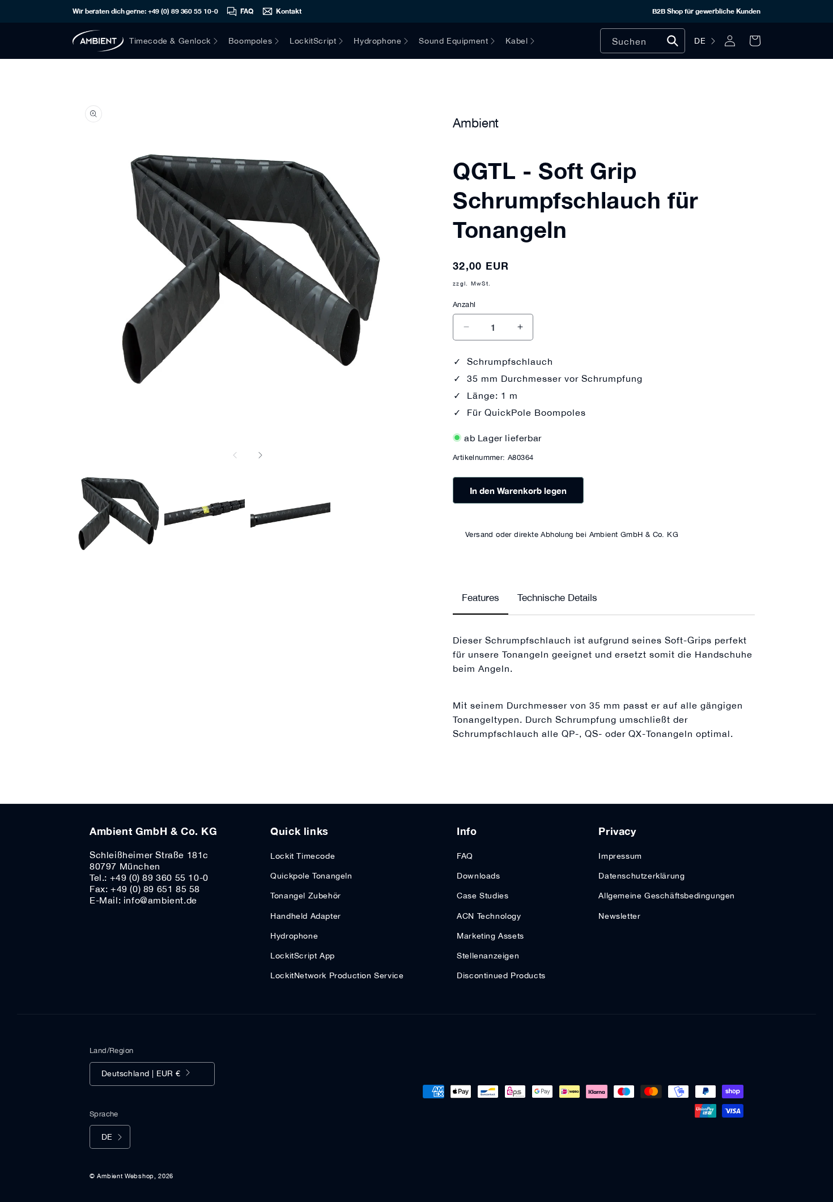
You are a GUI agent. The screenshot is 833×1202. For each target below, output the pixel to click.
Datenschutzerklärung (641, 875)
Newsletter (619, 915)
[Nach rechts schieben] (260, 454)
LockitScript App (302, 955)
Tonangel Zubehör (305, 895)
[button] (178, 41)
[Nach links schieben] (235, 454)
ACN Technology (489, 915)
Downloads (478, 875)
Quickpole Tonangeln (311, 875)
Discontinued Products (501, 975)
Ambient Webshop (125, 1176)
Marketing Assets (490, 935)
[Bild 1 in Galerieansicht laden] (118, 513)
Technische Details (557, 597)
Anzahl (464, 304)
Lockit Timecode (302, 855)
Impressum (619, 855)
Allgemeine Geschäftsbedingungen (666, 895)
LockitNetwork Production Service (336, 975)
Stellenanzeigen (488, 955)
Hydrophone (294, 935)
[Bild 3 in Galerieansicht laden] (290, 513)
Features (480, 597)
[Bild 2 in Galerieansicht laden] (204, 513)
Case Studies (482, 895)
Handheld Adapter (305, 915)
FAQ (465, 855)
